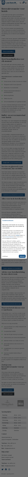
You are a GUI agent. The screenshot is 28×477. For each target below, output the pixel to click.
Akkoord (22, 256)
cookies (17, 235)
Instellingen (5, 256)
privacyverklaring (9, 236)
